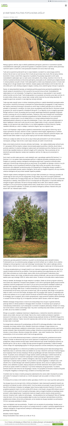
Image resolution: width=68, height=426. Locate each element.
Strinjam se (58, 424)
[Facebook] (48, 1)
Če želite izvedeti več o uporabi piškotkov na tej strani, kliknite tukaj (20, 424)
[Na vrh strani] (65, 423)
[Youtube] (50, 1)
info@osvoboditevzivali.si (59, 1)
